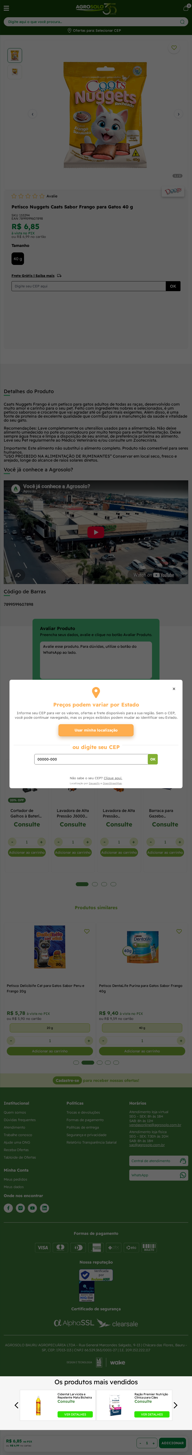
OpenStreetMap (112, 783)
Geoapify (94, 783)
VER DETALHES (75, 1414)
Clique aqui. (113, 778)
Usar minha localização (96, 730)
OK (153, 759)
